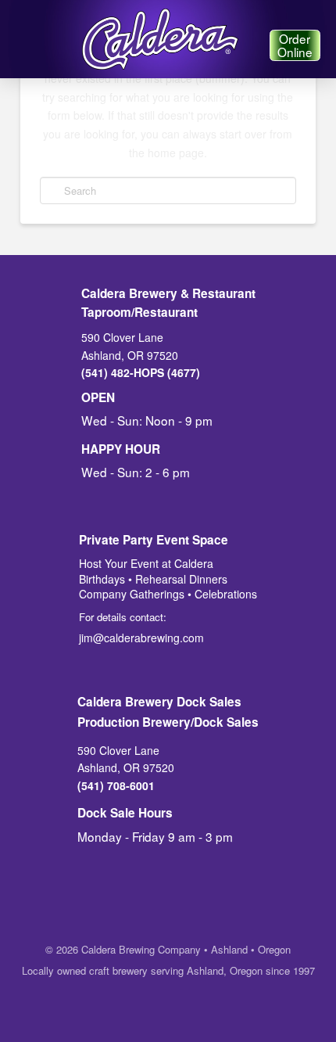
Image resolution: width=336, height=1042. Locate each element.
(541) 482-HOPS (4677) (140, 372)
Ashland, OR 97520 (129, 355)
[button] (26, 45)
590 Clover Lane (122, 337)
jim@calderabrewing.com (141, 637)
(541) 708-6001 (116, 785)
